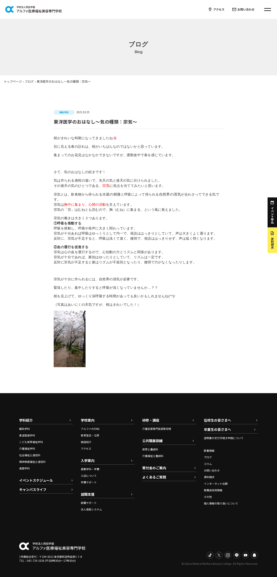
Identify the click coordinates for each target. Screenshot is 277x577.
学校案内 (87, 420)
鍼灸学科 (24, 429)
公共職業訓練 (152, 440)
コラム (208, 464)
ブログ (29, 81)
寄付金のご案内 (154, 467)
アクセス (218, 9)
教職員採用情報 (213, 490)
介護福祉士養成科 (152, 456)
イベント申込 (272, 215)
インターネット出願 (216, 483)
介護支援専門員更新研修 (156, 429)
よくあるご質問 (154, 477)
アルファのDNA (90, 429)
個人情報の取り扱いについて (221, 503)
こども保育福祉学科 (31, 442)
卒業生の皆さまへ (217, 429)
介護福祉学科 (27, 448)
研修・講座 (150, 420)
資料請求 (209, 477)
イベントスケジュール (36, 480)
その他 (208, 497)
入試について (89, 476)
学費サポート (89, 482)
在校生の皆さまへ (217, 420)
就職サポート (89, 503)
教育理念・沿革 (90, 435)
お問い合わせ (245, 9)
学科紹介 (26, 420)
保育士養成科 (150, 449)
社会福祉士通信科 (29, 455)
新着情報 (209, 450)
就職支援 (87, 494)
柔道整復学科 (27, 435)
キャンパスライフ (32, 489)
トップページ (13, 81)
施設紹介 (86, 442)
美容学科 (24, 468)
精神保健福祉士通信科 (32, 462)
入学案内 (87, 460)
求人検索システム (91, 509)
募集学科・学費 (90, 469)
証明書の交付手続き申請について (223, 438)
